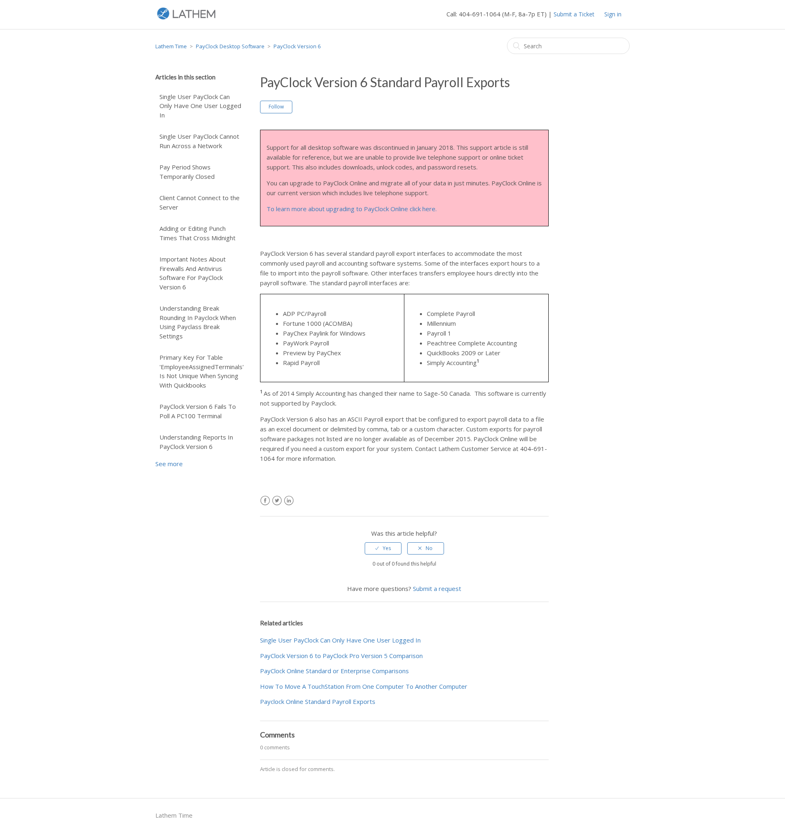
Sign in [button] (612, 14)
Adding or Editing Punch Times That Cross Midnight (197, 233)
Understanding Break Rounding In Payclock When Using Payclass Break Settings (197, 322)
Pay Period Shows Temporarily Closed (187, 171)
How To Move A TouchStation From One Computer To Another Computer (363, 686)
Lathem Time (171, 46)
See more (169, 464)
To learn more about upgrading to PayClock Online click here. (352, 209)
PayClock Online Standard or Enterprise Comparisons (334, 671)
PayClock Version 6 (297, 46)
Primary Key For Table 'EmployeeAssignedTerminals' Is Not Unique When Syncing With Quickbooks (201, 371)
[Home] (186, 18)
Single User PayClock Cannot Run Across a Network (199, 141)
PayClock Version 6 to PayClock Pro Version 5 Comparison (341, 656)
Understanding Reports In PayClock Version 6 (196, 442)
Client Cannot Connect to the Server (199, 202)
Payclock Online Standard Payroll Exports (317, 701)
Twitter (277, 501)
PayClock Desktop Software (230, 46)
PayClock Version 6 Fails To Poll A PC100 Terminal (197, 411)
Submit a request (437, 588)
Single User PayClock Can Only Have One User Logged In (200, 105)
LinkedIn (289, 501)
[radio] (383, 548)
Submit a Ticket (574, 14)
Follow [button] (276, 106)
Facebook (265, 501)
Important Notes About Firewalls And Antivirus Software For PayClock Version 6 (192, 273)
